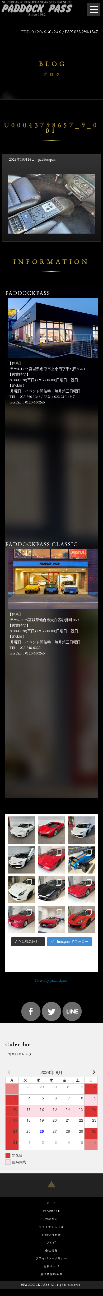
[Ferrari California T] (21, 889)
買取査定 (51, 1219)
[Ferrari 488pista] (81, 919)
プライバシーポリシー (51, 1258)
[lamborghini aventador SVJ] (21, 860)
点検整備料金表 (51, 1274)
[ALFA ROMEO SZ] (21, 919)
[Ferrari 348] (51, 919)
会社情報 (51, 1250)
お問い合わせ (51, 1235)
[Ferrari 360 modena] (21, 830)
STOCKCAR (51, 1211)
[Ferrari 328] (81, 889)
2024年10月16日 (22, 159)
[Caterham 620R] (81, 860)
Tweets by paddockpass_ (52, 980)
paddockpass (46, 159)
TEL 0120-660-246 (41, 32)
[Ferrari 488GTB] (51, 830)
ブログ (51, 1242)
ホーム (51, 1203)
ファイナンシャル (51, 1227)
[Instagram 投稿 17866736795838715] (51, 889)
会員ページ (51, 1266)
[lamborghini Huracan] (81, 830)
